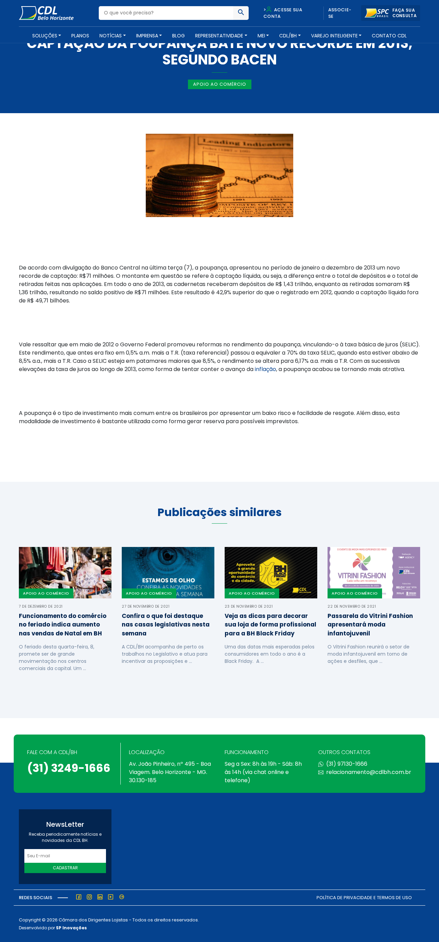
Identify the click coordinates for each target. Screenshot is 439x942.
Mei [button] (261, 35)
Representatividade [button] (219, 35)
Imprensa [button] (147, 35)
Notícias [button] (110, 35)
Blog (178, 35)
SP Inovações (71, 928)
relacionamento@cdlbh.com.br (368, 772)
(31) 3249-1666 (68, 768)
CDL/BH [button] (288, 35)
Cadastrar (65, 868)
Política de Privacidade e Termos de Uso (364, 897)
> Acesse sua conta (282, 13)
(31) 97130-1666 (346, 764)
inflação (265, 369)
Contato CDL (389, 35)
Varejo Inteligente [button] (334, 35)
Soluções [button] (44, 35)
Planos (80, 35)
